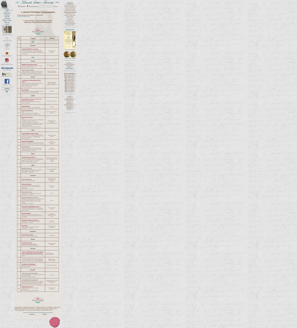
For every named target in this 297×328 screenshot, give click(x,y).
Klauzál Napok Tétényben (68, 104)
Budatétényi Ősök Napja (69, 99)
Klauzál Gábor (69, 62)
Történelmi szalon (69, 107)
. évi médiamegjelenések (69, 74)
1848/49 (69, 96)
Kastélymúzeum (69, 103)
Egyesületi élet (68, 65)
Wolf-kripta (69, 109)
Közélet (69, 67)
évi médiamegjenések (69, 77)
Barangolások (69, 97)
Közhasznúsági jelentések (69, 64)
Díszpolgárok (69, 100)
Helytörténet (69, 102)
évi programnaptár (69, 79)
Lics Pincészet (69, 106)
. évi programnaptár (69, 76)
